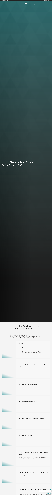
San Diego (20, 337)
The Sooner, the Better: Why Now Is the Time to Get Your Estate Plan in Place (33, 347)
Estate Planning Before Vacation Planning (28, 385)
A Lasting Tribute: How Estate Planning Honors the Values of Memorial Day (32, 490)
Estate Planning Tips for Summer (26, 436)
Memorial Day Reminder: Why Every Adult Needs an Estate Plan (33, 472)
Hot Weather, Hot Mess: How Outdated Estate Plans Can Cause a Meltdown (33, 453)
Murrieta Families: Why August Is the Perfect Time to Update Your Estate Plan (32, 365)
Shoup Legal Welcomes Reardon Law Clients (28, 402)
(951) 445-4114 (41, 0)
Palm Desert (24, 337)
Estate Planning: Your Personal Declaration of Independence (32, 419)
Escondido (17, 337)
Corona (14, 337)
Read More (21, 355)
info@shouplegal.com (47, 0)
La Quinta (28, 337)
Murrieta (11, 337)
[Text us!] (49, 493)
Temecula (38, 336)
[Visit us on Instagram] (7, 0)
